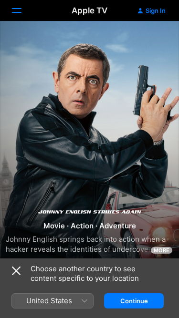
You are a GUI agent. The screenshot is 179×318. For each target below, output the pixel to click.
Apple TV (89, 10)
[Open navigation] (22, 10)
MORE (161, 250)
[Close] (16, 271)
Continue (134, 301)
